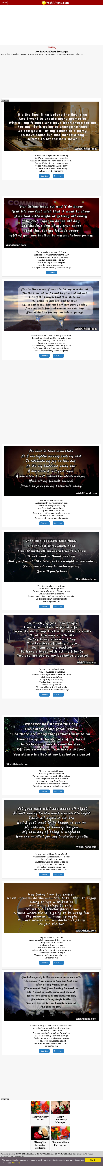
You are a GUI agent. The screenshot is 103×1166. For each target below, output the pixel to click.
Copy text (44, 176)
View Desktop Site (16, 1156)
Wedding (52, 47)
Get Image (58, 176)
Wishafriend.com (8, 1154)
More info (16, 1163)
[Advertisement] (51, 25)
